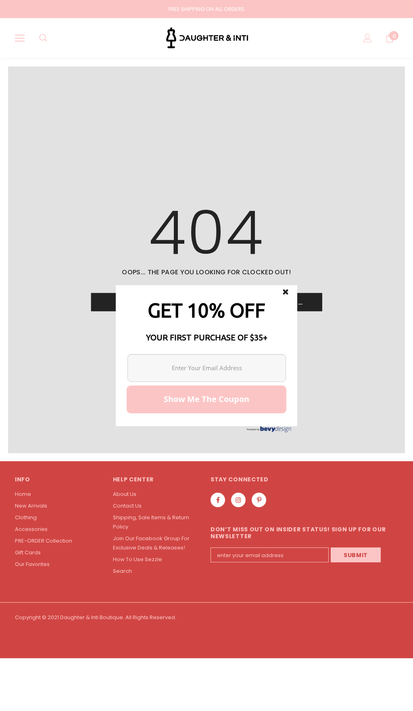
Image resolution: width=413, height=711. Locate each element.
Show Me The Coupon (206, 399)
